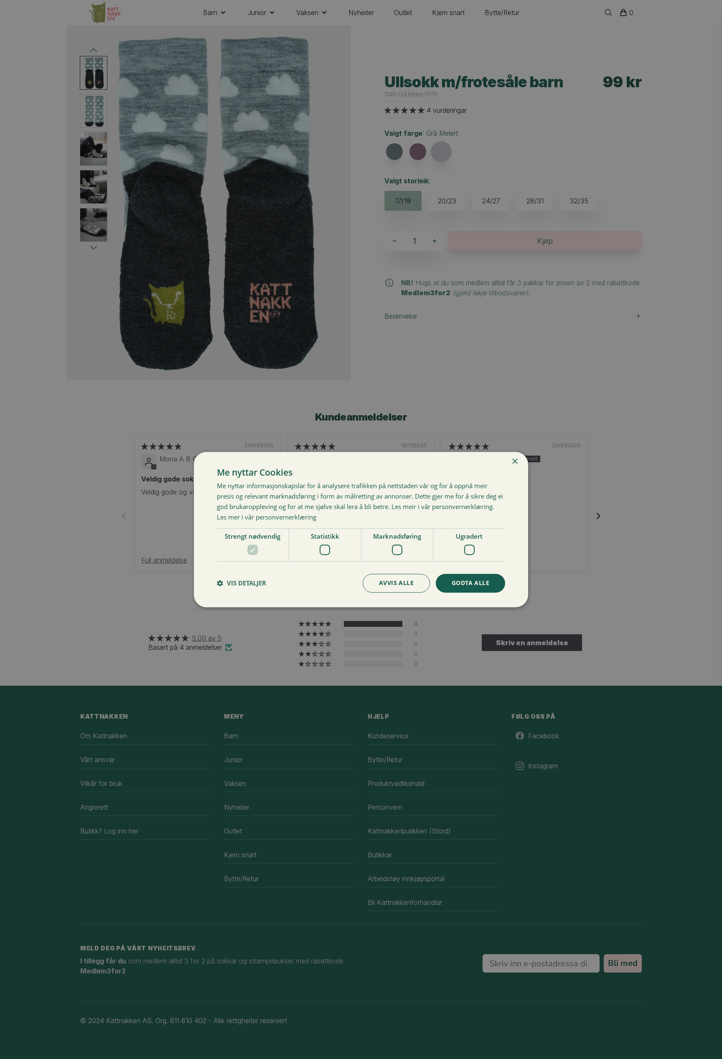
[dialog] (361, 529)
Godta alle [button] (470, 583)
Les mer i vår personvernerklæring (266, 517)
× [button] (514, 462)
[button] (241, 583)
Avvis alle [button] (396, 583)
